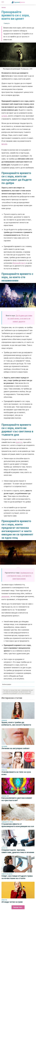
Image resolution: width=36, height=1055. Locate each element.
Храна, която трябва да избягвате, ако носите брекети (16, 723)
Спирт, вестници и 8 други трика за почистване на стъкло (17, 877)
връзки (4, 144)
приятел (19, 442)
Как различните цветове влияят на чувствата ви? (16, 799)
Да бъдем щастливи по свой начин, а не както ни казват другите (20, 318)
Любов (3, 7)
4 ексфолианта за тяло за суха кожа (16, 773)
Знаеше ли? (5, 796)
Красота (4, 770)
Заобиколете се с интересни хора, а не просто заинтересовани (20, 576)
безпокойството (19, 263)
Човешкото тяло (7, 822)
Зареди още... (18, 907)
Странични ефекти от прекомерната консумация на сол (17, 825)
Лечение (4, 746)
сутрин (4, 116)
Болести (4, 848)
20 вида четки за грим (12, 902)
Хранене (4, 720)
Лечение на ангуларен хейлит (15, 748)
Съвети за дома (6, 874)
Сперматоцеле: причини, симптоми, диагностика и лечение (17, 851)
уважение (5, 596)
